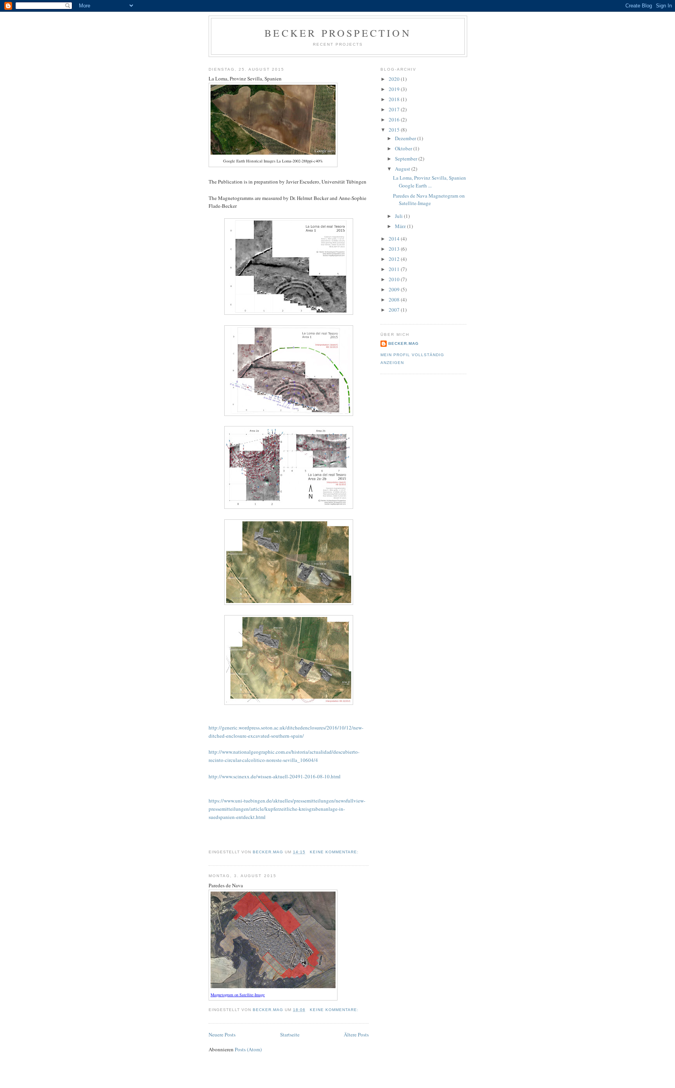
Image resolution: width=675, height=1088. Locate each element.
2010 (395, 279)
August (403, 168)
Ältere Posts (356, 1034)
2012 (395, 258)
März (401, 226)
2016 (395, 119)
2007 (395, 309)
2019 (395, 89)
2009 (395, 289)
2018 (395, 99)
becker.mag (403, 343)
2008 (395, 299)
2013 (395, 248)
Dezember (406, 138)
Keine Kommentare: (335, 852)
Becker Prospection (337, 32)
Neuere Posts (222, 1034)
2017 (395, 109)
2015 (395, 129)
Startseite (290, 1034)
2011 (395, 269)
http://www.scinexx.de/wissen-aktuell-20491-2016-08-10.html (275, 776)
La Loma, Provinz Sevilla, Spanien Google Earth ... (429, 181)
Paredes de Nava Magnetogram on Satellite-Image (429, 199)
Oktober (404, 148)
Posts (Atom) (248, 1049)
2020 (395, 78)
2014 (395, 238)
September (406, 158)
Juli (399, 215)
